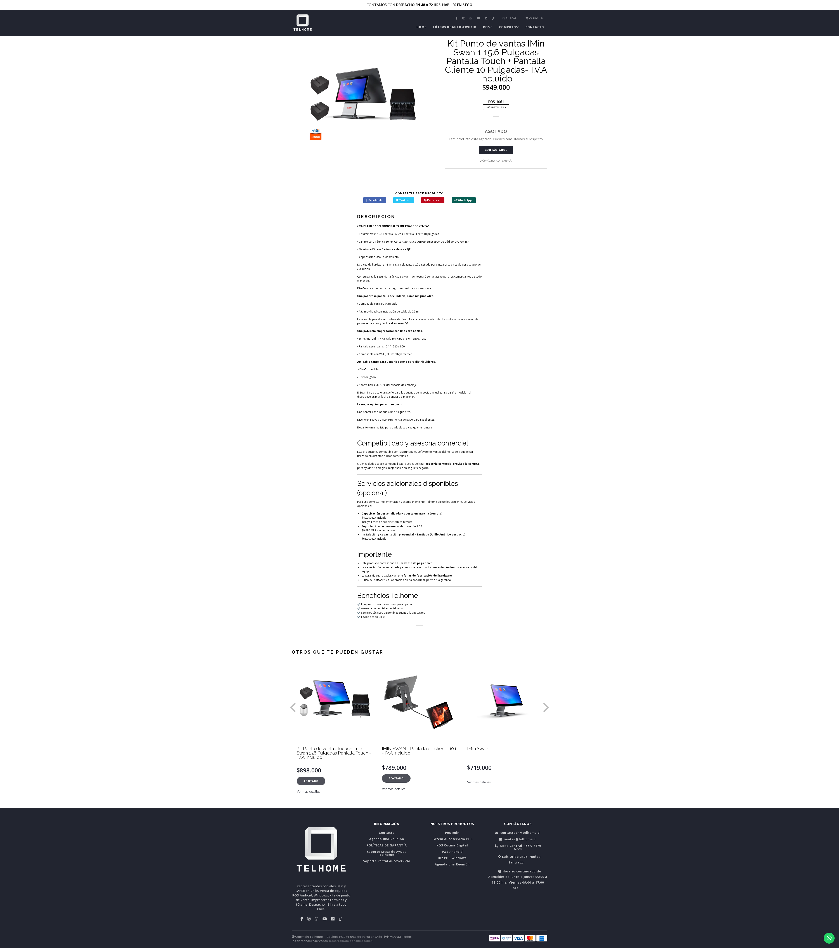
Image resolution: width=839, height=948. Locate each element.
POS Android (452, 851)
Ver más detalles (308, 789)
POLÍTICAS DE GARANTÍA (387, 845)
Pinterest (433, 200)
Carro (535, 18)
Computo (507, 27)
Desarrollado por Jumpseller (350, 941)
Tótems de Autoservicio (455, 27)
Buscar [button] (511, 18)
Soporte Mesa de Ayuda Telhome (387, 853)
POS (486, 27)
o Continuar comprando (496, 160)
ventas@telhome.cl (519, 839)
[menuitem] (457, 18)
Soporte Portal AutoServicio (386, 861)
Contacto (534, 27)
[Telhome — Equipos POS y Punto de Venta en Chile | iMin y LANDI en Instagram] (464, 18)
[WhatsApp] (471, 18)
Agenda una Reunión (386, 839)
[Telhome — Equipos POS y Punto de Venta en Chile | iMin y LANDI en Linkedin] (486, 18)
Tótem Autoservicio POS (452, 839)
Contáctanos (496, 150)
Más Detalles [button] (495, 107)
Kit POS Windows (452, 858)
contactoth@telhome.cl (520, 832)
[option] (334, 736)
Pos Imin (452, 832)
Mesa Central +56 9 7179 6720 (520, 847)
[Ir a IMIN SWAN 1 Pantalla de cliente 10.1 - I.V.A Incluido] (334, 703)
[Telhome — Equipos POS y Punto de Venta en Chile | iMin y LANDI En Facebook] (457, 18)
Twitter (404, 200)
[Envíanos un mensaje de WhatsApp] (829, 938)
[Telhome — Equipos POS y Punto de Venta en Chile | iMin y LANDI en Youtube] (479, 18)
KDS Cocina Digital (452, 845)
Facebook (375, 200)
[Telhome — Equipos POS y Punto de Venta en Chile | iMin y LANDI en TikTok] (493, 18)
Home (421, 27)
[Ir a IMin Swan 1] (419, 703)
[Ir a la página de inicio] (303, 23)
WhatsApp (464, 200)
